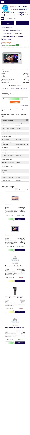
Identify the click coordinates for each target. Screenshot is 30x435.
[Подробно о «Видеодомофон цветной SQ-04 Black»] (15, 322)
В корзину (16, 102)
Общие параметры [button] (8, 120)
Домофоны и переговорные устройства (12, 30)
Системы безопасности (6, 27)
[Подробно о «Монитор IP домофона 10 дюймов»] (15, 260)
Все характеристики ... (15, 85)
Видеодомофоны (7, 33)
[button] (2, 18)
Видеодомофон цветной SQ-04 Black (14, 327)
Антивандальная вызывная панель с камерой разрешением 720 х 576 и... (14, 297)
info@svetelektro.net (8, 15)
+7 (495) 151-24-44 (22, 13)
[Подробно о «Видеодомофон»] (15, 198)
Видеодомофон (9, 204)
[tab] (15, 120)
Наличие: (9, 45)
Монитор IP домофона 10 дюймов (14, 265)
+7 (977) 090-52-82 (22, 15)
